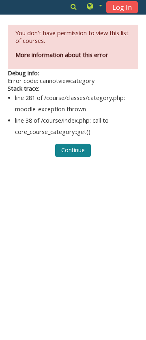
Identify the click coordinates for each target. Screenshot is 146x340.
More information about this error (61, 55)
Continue (73, 150)
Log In (122, 7)
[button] (94, 6)
